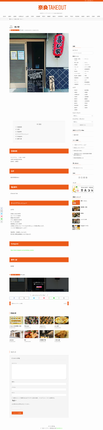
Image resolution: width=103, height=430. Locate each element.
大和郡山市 (76, 94)
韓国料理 (76, 77)
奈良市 (75, 90)
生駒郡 (86, 92)
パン (86, 73)
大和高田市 (87, 101)
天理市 (75, 96)
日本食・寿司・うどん (15, 30)
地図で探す (76, 135)
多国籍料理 (87, 69)
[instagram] (89, 1)
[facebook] (85, 1)
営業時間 (19, 127)
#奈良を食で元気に (78, 150)
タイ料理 (86, 77)
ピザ (86, 80)
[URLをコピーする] (64, 298)
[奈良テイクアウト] (51, 7)
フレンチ (76, 67)
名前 (13, 381)
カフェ (86, 62)
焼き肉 (75, 71)
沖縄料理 (76, 84)
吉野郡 (75, 109)
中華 (86, 75)
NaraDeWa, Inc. (59, 428)
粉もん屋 (76, 62)
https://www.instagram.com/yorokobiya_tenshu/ (22, 250)
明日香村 (76, 105)
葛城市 (86, 105)
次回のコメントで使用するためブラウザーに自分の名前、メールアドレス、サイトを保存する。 (34, 397)
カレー (75, 80)
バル (75, 69)
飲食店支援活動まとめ (79, 158)
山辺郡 (86, 94)
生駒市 (75, 92)
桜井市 (22, 30)
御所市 (75, 107)
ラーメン (86, 59)
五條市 (86, 107)
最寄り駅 (19, 139)
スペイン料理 (87, 67)
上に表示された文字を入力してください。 (21, 404)
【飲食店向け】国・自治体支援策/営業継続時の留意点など (83, 154)
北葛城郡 (86, 96)
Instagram (19, 136)
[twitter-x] (87, 1)
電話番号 (19, 131)
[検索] (93, 1)
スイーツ (76, 82)
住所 (18, 129)
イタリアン (87, 64)
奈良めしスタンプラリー (79, 147)
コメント (14, 363)
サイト (13, 392)
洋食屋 (75, 64)
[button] (14, 298)
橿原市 (75, 101)
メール (13, 387)
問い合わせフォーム (78, 167)
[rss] (91, 1)
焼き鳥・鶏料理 (77, 75)
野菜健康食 (87, 82)
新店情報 (86, 90)
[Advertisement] (39, 106)
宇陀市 (86, 103)
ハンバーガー (77, 73)
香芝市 (75, 99)
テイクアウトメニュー (23, 134)
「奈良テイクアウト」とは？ (80, 144)
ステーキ (86, 71)
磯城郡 (86, 99)
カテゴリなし (87, 84)
